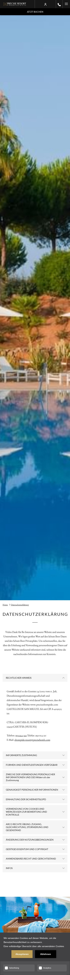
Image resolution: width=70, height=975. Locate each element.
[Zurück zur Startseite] (14, 4)
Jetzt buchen (35, 11)
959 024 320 (21, 735)
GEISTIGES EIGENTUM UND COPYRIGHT (27, 849)
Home (5, 604)
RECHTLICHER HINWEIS (18, 677)
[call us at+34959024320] (59, 4)
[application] (35, 954)
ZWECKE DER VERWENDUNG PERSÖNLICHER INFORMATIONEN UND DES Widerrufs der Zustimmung (30, 777)
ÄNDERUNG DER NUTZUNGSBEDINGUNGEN (30, 839)
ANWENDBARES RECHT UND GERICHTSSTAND (31, 858)
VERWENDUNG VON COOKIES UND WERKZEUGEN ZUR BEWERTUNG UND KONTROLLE (26, 811)
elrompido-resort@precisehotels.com (32, 740)
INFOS (9, 868)
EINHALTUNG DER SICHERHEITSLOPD (26, 799)
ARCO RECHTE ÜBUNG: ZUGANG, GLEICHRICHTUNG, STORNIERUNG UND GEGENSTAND (27, 827)
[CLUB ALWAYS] (45, 4)
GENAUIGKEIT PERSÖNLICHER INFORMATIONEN (32, 789)
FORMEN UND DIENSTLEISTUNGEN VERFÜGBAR (31, 764)
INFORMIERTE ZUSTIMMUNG (21, 755)
